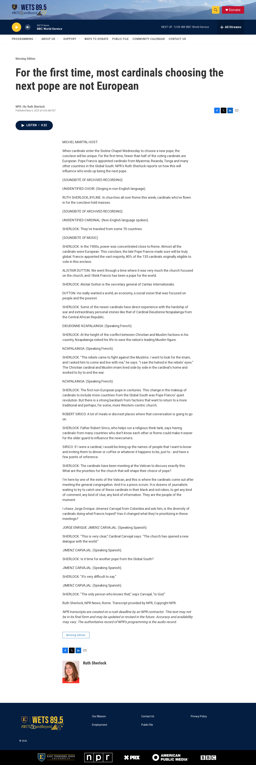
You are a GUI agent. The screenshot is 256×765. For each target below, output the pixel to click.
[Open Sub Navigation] (36, 38)
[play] (16, 27)
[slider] (33, 27)
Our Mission (99, 716)
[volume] (28, 27)
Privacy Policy (199, 716)
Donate (234, 10)
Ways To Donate (97, 38)
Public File (120, 38)
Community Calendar (148, 38)
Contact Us (177, 38)
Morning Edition (25, 58)
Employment (99, 724)
